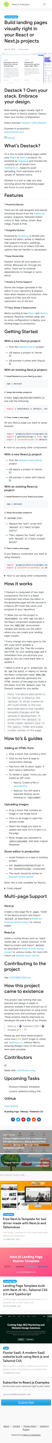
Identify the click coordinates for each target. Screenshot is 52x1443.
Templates (8, 1214)
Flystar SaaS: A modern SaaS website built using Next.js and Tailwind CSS (26, 1357)
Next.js (23, 157)
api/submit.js (20, 786)
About (6, 1426)
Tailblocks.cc (11, 167)
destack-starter (27, 346)
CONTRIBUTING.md (19, 977)
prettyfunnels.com (14, 132)
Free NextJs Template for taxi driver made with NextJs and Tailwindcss (24, 1223)
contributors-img (25, 1070)
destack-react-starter (30, 460)
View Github (11, 1106)
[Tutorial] (26, 137)
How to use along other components (27, 447)
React (13, 157)
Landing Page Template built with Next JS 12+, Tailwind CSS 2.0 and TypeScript (25, 1290)
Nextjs (25, 1111)
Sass (6, 1348)
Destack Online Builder (34, 122)
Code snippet (14, 888)
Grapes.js (23, 160)
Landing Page (11, 17)
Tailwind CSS (37, 1111)
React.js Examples (20, 4)
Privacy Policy (30, 1426)
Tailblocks (39, 213)
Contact (16, 1426)
